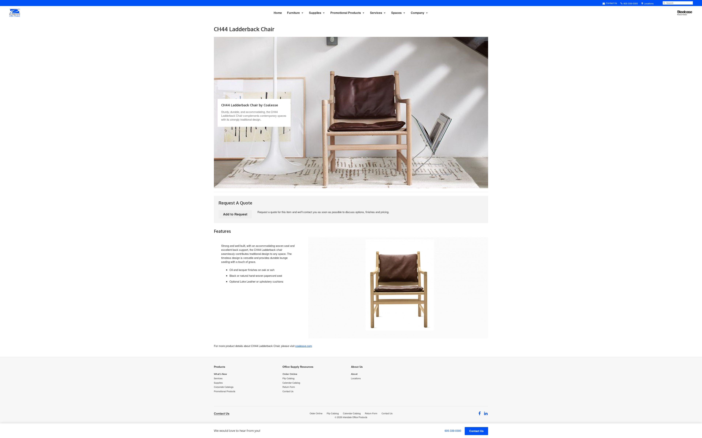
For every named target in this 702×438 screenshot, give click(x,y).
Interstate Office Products (355, 417)
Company (417, 13)
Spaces (396, 13)
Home (278, 13)
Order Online (289, 374)
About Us (357, 366)
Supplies (315, 13)
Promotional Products (345, 13)
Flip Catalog (288, 378)
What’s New (220, 374)
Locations (356, 378)
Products (219, 366)
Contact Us (611, 3)
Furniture (293, 13)
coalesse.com (303, 346)
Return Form (288, 386)
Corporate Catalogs (223, 386)
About (354, 374)
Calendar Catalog (291, 382)
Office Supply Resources (297, 366)
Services (376, 13)
